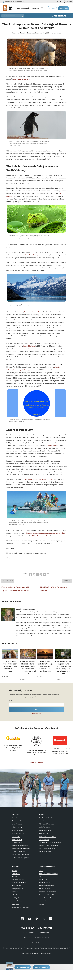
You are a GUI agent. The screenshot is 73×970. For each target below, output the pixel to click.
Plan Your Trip (43, 879)
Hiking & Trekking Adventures (21, 849)
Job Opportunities (17, 889)
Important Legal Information (47, 892)
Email (11, 700)
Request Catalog (63, 8)
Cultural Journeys (17, 827)
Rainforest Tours (17, 842)
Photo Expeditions (17, 821)
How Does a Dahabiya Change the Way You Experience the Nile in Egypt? (45, 666)
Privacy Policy (36, 714)
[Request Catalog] (22, 967)
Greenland (52, 445)
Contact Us (15, 892)
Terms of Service (17, 901)
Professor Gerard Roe (32, 312)
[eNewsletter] (41, 967)
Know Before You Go (45, 898)
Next (36, 709)
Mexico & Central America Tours (48, 845)
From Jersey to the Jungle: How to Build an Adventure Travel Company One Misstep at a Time (63, 667)
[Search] (57, 1)
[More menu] (42, 8)
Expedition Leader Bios (19, 882)
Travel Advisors (43, 901)
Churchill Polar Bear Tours (47, 818)
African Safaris (43, 821)
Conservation (16, 873)
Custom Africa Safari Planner (20, 855)
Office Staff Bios (16, 886)
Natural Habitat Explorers (46, 886)
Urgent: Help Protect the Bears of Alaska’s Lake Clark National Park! (10, 666)
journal (29, 346)
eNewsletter (52, 8)
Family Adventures (17, 830)
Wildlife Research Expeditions (21, 858)
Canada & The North (45, 830)
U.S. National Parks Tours (46, 824)
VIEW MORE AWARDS (36, 762)
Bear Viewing (16, 836)
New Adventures (17, 818)
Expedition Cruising (18, 833)
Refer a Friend (16, 895)
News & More (56, 33)
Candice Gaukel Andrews (29, 33)
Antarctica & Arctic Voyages (47, 836)
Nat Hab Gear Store (45, 889)
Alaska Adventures (44, 827)
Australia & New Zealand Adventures (50, 842)
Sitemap (41, 904)
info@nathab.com (36, 943)
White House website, (40, 536)
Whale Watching (17, 839)
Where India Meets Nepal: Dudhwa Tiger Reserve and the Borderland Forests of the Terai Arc (28, 667)
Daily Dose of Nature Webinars (48, 873)
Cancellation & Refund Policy (48, 895)
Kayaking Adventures (18, 852)
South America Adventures (47, 849)
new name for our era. (21, 79)
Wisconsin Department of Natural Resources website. (45, 533)
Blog (40, 876)
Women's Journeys (17, 824)
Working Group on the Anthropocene (38, 479)
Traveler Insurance (44, 882)
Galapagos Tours (44, 833)
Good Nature (59, 16)
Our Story (14, 876)
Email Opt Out (16, 898)
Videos (41, 870)
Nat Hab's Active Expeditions (20, 845)
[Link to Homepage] (6, 8)
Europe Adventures (45, 852)
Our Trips (14, 870)
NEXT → (67, 580)
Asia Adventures (44, 839)
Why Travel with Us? (18, 879)
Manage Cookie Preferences (20, 907)
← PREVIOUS (8, 580)
